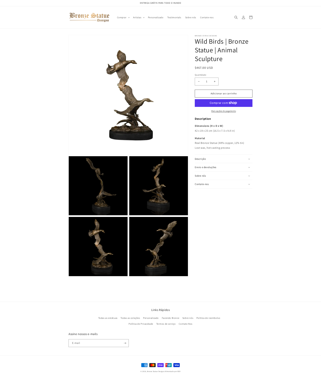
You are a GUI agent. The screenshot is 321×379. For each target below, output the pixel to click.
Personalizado (151, 317)
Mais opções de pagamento (223, 111)
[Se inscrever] (125, 343)
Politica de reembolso (208, 317)
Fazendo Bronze (170, 317)
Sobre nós (187, 317)
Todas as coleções (130, 317)
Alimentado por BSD (173, 371)
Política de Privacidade (141, 323)
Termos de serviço (166, 323)
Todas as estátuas (108, 317)
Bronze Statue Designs (155, 371)
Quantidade (200, 74)
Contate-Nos (185, 323)
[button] (123, 17)
